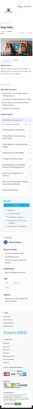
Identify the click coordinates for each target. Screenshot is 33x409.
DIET (7, 283)
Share (30, 33)
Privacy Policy (6, 316)
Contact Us (6, 362)
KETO (7, 288)
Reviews (15, 60)
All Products (6, 343)
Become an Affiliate (8, 359)
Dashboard (6, 353)
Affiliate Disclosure (8, 326)
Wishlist (22, 33)
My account (6, 346)
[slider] (7, 54)
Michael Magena (15, 242)
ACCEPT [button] (17, 404)
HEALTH (16, 283)
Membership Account (9, 356)
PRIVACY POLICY (9, 404)
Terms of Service (7, 320)
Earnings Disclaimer (8, 323)
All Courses (6, 350)
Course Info (6, 60)
